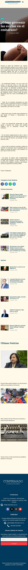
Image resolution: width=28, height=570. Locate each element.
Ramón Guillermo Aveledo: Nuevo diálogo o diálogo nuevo (18, 327)
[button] (23, 2)
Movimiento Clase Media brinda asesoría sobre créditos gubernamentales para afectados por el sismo (18, 248)
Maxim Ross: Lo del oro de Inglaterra (17, 267)
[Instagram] (16, 509)
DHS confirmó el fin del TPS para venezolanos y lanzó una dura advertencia (18, 209)
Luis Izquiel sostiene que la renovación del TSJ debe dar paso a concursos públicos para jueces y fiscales (18, 235)
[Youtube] (20, 509)
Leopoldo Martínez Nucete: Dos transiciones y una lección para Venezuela (17, 280)
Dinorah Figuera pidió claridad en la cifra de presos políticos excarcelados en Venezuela (18, 196)
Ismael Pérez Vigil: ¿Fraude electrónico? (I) (18, 297)
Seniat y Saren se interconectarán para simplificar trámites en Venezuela (16, 222)
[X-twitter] (12, 509)
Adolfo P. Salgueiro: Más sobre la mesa (17, 310)
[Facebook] (8, 509)
